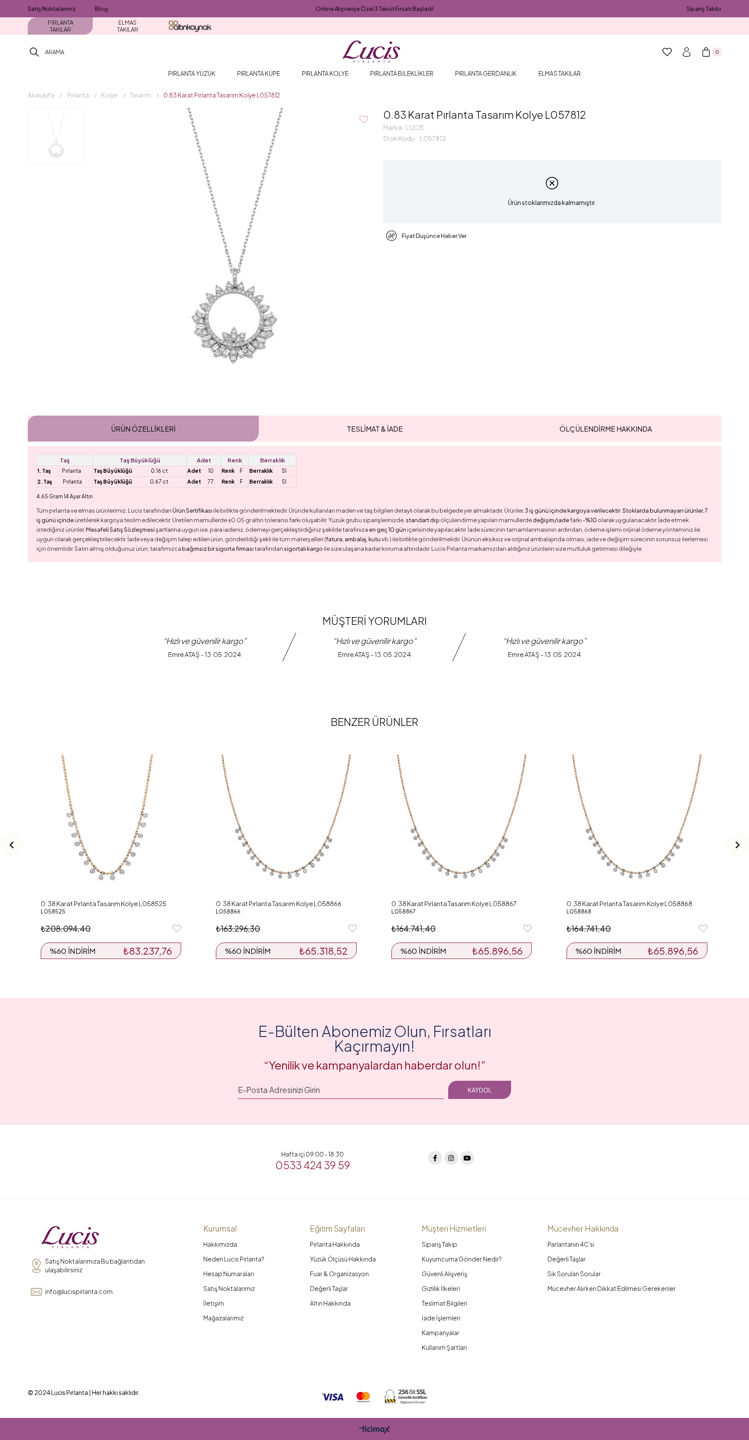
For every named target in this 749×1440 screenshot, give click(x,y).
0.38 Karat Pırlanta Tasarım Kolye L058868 (629, 903)
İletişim (213, 1303)
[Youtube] (467, 1158)
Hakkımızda (220, 1244)
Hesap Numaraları (228, 1273)
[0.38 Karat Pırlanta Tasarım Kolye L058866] (286, 824)
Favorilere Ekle (177, 928)
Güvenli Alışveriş (444, 1273)
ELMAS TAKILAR (127, 26)
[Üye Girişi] (686, 52)
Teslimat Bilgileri (444, 1303)
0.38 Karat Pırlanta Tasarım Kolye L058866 (279, 903)
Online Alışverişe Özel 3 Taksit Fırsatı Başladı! (375, 8)
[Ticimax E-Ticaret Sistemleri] (374, 1430)
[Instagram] (451, 1158)
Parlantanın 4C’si (570, 1244)
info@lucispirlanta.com (79, 1291)
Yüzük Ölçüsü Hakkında (343, 1259)
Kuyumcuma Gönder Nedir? (462, 1259)
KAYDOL (480, 1090)
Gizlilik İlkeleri (441, 1288)
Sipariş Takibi (704, 8)
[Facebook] (435, 1158)
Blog (101, 8)
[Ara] (34, 52)
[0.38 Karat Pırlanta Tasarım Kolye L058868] (637, 824)
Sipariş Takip (439, 1244)
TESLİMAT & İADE (375, 428)
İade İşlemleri (441, 1318)
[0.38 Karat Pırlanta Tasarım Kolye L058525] (111, 824)
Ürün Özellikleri (143, 428)
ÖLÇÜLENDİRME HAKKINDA (606, 428)
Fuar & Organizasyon (339, 1273)
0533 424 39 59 (312, 1164)
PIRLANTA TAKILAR (60, 26)
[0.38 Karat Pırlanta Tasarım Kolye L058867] (461, 824)
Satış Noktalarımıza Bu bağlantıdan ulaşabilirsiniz (95, 1265)
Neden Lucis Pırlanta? (233, 1259)
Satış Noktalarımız (51, 8)
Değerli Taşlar (329, 1288)
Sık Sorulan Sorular (574, 1273)
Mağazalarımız (223, 1318)
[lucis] (70, 1238)
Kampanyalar (440, 1332)
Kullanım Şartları (444, 1347)
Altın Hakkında (330, 1303)
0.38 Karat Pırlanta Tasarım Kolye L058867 (454, 903)
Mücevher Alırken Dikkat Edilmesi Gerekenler (611, 1288)
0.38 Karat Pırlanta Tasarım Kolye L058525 (103, 903)
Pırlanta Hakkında (335, 1244)
